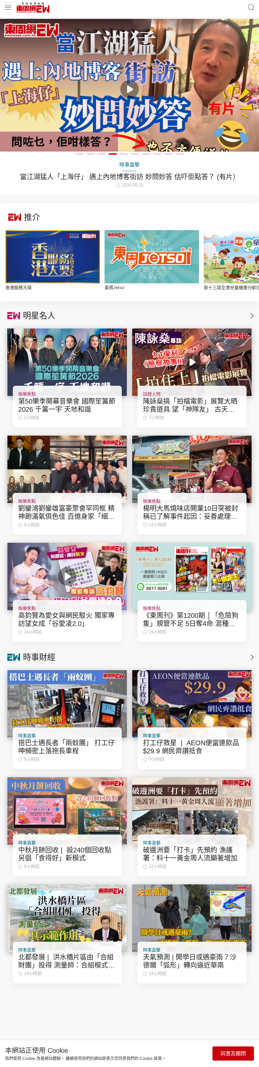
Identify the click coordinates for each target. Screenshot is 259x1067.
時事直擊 (27, 735)
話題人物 (152, 394)
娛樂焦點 (27, 394)
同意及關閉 (233, 1053)
